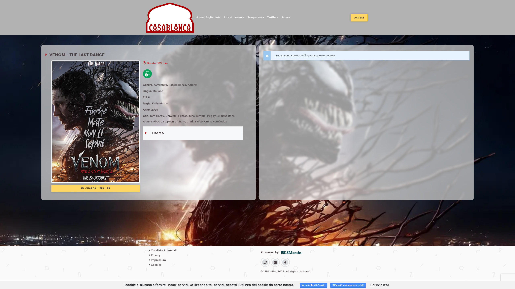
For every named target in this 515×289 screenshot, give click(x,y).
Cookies (156, 265)
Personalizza (379, 285)
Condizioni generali (163, 250)
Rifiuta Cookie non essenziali (348, 285)
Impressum (158, 260)
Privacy (155, 255)
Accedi (359, 17)
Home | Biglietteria (208, 17)
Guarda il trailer (97, 188)
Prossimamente (234, 17)
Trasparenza (256, 17)
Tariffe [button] (271, 17)
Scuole (285, 17)
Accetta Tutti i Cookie (313, 285)
